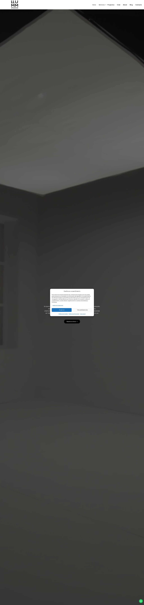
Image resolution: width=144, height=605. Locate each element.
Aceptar (61, 310)
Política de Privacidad (74, 314)
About (125, 5)
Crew (118, 5)
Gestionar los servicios (58, 305)
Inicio (94, 5)
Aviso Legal (83, 314)
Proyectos (111, 5)
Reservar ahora (71, 321)
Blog (131, 5)
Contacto (138, 5)
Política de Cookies (63, 314)
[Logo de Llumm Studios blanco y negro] (14, 4)
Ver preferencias (82, 310)
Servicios (102, 5)
